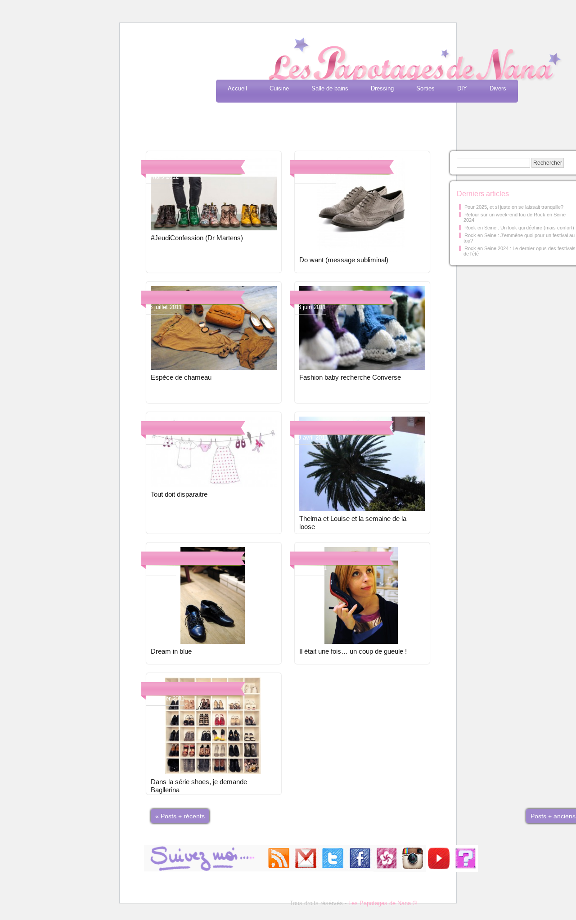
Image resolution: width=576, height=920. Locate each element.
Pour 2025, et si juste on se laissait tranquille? (513, 207)
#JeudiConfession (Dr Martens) (197, 238)
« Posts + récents (180, 816)
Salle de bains (329, 88)
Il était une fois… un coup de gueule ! (353, 651)
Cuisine (279, 88)
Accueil (237, 88)
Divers (498, 88)
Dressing (382, 88)
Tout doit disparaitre (179, 494)
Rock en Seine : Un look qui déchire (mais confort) (519, 227)
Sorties (425, 88)
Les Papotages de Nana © (382, 903)
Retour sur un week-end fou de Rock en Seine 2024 (515, 217)
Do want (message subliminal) (343, 260)
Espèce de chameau (181, 377)
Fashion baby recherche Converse (350, 377)
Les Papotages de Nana (347, 61)
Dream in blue (171, 651)
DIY (462, 88)
